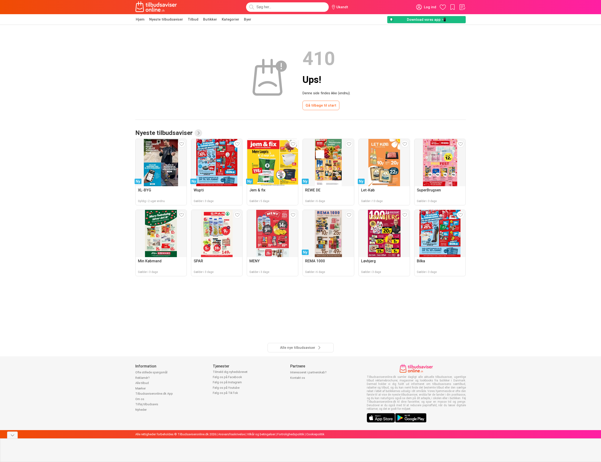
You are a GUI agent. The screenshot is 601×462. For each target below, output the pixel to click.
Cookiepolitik (315, 434)
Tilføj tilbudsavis (146, 404)
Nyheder (141, 409)
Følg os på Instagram (227, 382)
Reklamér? (142, 378)
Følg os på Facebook (227, 377)
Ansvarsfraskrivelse (231, 434)
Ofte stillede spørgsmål (151, 372)
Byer (247, 19)
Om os (139, 399)
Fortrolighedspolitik (290, 434)
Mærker (140, 388)
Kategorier (230, 19)
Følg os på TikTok (225, 393)
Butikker (210, 19)
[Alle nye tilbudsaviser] (198, 133)
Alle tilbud (142, 383)
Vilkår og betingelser (261, 434)
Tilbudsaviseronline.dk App (154, 393)
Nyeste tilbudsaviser (166, 19)
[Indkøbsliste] (462, 7)
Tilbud (193, 19)
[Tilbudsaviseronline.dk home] (156, 7)
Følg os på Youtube (226, 387)
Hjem (140, 19)
